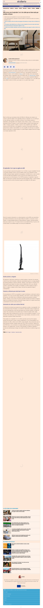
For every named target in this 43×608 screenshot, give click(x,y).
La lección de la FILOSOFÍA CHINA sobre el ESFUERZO (32, 4)
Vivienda (33, 8)
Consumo (37, 8)
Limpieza (13, 332)
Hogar (9, 332)
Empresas (12, 8)
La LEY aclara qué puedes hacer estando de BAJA (15, 4)
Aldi (7, 332)
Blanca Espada (12, 58)
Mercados (25, 8)
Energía (20, 8)
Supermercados (19, 332)
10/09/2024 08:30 (12, 62)
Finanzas (16, 8)
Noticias (5, 600)
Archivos (5, 598)
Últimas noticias (6, 8)
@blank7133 (17, 58)
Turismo (29, 8)
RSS (4, 602)
